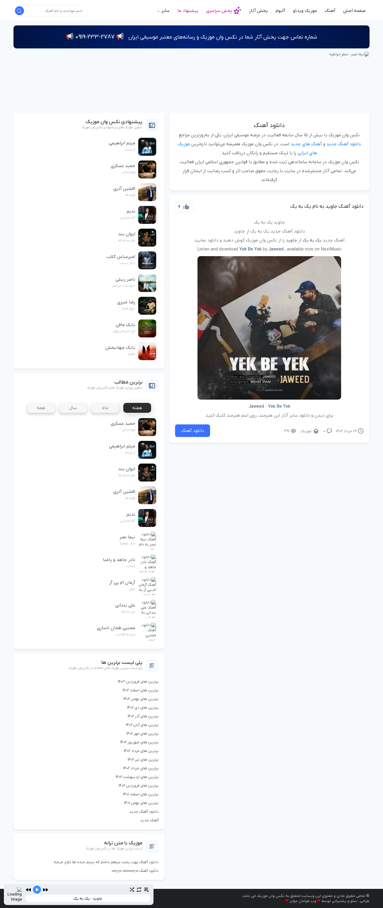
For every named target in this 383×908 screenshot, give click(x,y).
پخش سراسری (219, 11)
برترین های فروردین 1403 (138, 681)
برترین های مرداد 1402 (141, 750)
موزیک (305, 431)
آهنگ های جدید (306, 144)
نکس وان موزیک (271, 895)
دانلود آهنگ (269, 125)
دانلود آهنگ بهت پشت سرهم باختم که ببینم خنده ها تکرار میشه (106, 862)
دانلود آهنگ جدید (343, 144)
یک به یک (312, 240)
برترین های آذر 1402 (143, 716)
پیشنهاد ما (187, 11)
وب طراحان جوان (302, 901)
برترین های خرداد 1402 (141, 768)
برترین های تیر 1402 (143, 759)
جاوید (291, 240)
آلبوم (280, 11)
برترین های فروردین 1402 (139, 785)
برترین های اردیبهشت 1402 (137, 776)
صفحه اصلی (354, 11)
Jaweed (276, 249)
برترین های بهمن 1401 (141, 802)
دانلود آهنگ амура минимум (135, 870)
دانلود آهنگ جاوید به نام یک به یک (327, 206)
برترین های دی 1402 (143, 707)
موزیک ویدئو (305, 11)
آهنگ (330, 11)
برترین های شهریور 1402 (139, 742)
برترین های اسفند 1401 (141, 794)
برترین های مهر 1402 (143, 733)
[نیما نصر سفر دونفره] (349, 53)
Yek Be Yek (250, 249)
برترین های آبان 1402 (142, 724)
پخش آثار (258, 11)
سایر (165, 11)
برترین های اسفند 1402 (141, 690)
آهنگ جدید (149, 820)
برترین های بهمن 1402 (141, 698)
